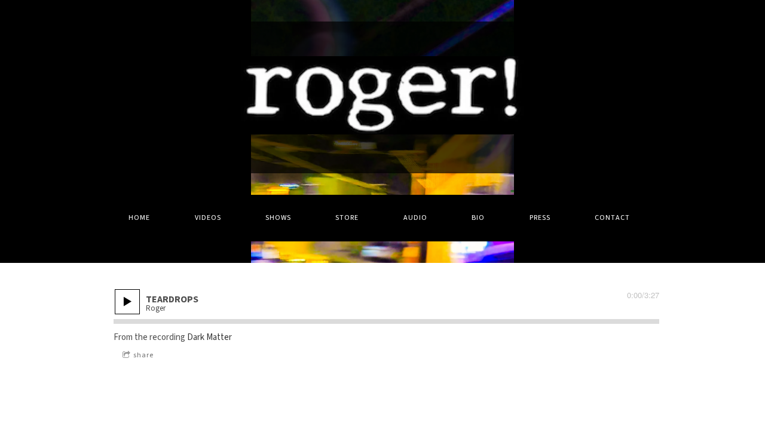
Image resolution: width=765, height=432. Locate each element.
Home (139, 218)
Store (347, 218)
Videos (208, 218)
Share (143, 355)
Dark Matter (209, 337)
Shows (278, 218)
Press (540, 218)
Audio (415, 218)
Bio (478, 218)
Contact (612, 218)
